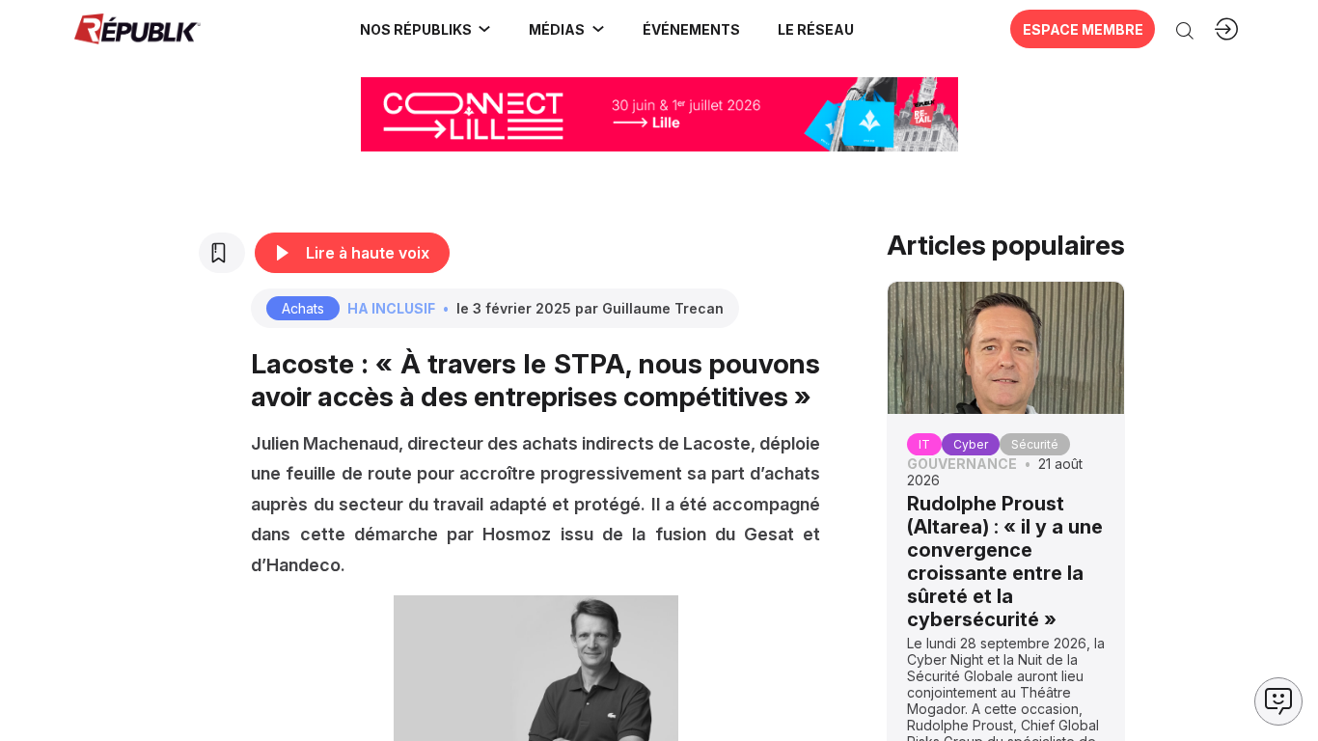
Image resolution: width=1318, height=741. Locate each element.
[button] (691, 29)
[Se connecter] (1226, 29)
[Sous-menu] (484, 29)
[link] (426, 29)
